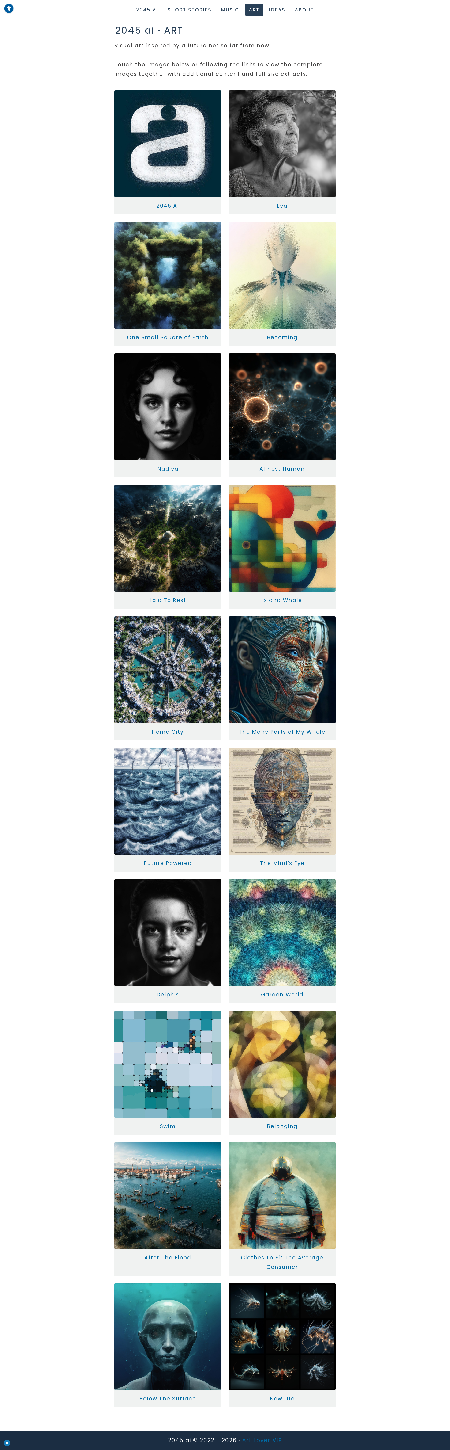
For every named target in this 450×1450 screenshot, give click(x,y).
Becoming (282, 337)
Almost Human (282, 469)
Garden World (282, 994)
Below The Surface (167, 1398)
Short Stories (190, 10)
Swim (168, 1126)
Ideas (277, 10)
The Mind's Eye (282, 863)
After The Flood (167, 1257)
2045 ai (147, 10)
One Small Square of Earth (168, 337)
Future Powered (168, 863)
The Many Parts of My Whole (282, 732)
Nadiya (168, 469)
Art (254, 10)
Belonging (282, 1126)
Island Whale (282, 600)
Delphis (168, 994)
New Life (282, 1398)
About (304, 10)
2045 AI (168, 206)
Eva (282, 206)
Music (230, 10)
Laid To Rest (168, 600)
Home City (168, 732)
